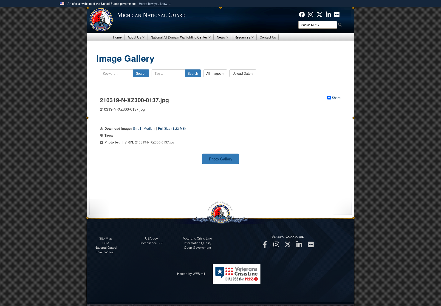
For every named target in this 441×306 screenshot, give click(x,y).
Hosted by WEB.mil (191, 274)
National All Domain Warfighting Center (179, 37)
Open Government (197, 247)
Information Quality (197, 243)
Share (336, 97)
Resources (242, 37)
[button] (155, 3)
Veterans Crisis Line (197, 238)
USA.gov (151, 238)
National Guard (106, 247)
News (221, 37)
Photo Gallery (220, 159)
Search (141, 73)
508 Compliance (151, 243)
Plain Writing (105, 252)
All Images (214, 73)
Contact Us (268, 37)
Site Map (105, 238)
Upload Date (242, 73)
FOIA (105, 243)
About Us (134, 37)
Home (117, 37)
